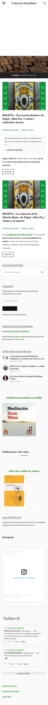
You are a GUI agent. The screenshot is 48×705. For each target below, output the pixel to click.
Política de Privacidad (10, 691)
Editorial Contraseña (12, 631)
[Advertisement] (24, 31)
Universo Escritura (24, 3)
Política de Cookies (9, 686)
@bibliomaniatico (28, 653)
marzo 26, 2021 (28, 130)
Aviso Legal (6, 696)
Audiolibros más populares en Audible (24, 397)
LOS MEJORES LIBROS (13, 653)
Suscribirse (9, 308)
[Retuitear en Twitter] (5, 628)
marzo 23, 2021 (28, 228)
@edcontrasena (26, 631)
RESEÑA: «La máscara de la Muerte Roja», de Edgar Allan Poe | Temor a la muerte (23, 217)
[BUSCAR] (42, 272)
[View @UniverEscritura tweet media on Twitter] (6, 658)
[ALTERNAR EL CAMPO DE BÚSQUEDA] (44, 3)
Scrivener (15, 336)
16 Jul (35, 631)
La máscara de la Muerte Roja (19, 234)
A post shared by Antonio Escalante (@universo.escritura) (24, 602)
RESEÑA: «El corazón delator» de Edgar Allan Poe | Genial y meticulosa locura (23, 118)
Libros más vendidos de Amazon (24, 470)
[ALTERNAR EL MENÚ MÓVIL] (3, 3)
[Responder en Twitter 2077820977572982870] (6, 641)
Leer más (8, 171)
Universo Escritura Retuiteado (15, 628)
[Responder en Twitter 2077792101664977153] (6, 663)
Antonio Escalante (10, 130)
